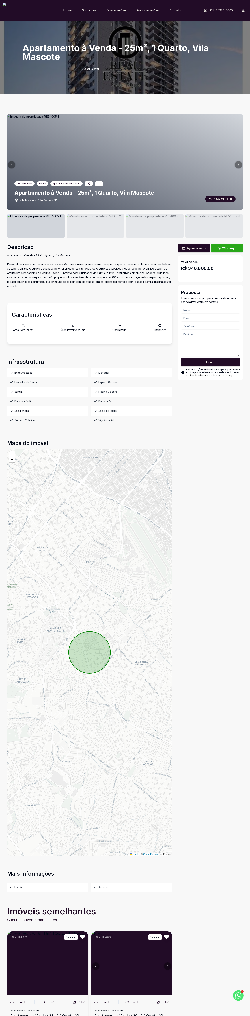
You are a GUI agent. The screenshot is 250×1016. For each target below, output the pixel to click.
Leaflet (135, 853)
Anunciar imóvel (148, 10)
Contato (175, 10)
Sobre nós (89, 10)
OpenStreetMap (151, 853)
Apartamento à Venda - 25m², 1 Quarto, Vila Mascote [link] (136, 68)
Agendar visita (196, 248)
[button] (11, 164)
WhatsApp (229, 248)
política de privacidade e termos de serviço (209, 375)
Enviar (210, 362)
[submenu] (243, 10)
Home (67, 10)
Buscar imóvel (116, 10)
